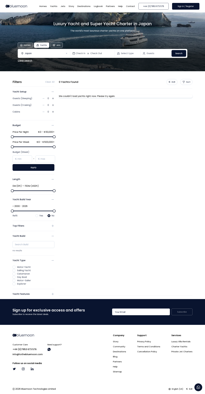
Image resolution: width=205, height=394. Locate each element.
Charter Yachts (179, 346)
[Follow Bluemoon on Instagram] (23, 369)
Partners (110, 6)
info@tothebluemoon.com (28, 354)
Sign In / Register (186, 6)
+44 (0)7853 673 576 (153, 6)
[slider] (12, 136)
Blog (115, 356)
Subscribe (182, 311)
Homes (43, 6)
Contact (130, 6)
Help (120, 6)
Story (71, 6)
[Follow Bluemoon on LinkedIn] (32, 369)
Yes (41, 215)
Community (119, 346)
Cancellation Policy (147, 351)
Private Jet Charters (181, 351)
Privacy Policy (144, 341)
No (52, 215)
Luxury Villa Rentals (180, 341)
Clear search (25, 60)
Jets (63, 6)
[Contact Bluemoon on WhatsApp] (49, 349)
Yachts (53, 6)
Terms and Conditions (148, 346)
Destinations (84, 6)
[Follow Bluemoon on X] (14, 369)
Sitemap (117, 371)
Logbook (98, 6)
